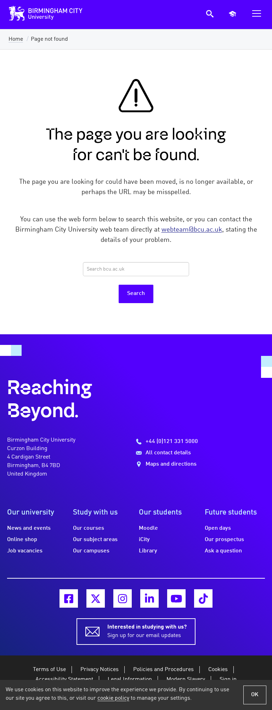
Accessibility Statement (64, 679)
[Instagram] (122, 598)
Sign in (228, 679)
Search (136, 293)
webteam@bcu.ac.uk (192, 229)
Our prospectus (224, 540)
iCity (144, 540)
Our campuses (91, 551)
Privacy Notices (99, 669)
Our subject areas (95, 540)
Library (148, 551)
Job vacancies (24, 551)
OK (255, 695)
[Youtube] (176, 598)
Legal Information (130, 679)
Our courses (88, 528)
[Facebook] (69, 598)
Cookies (218, 669)
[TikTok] (203, 598)
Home (15, 39)
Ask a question (223, 551)
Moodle (148, 528)
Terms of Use (49, 669)
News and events (29, 528)
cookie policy (113, 698)
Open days (218, 528)
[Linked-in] (149, 598)
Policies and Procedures (163, 669)
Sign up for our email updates (147, 631)
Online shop (22, 540)
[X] (95, 598)
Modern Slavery (185, 679)
